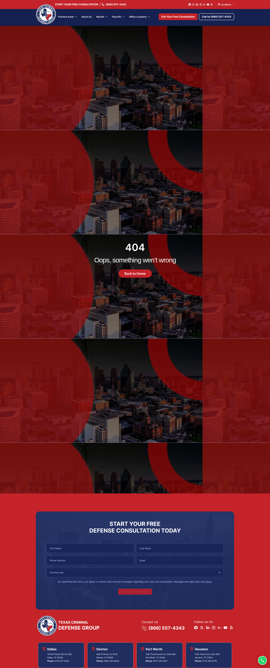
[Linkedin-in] (197, 4)
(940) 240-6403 (111, 661)
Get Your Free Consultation (135, 591)
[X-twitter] (193, 4)
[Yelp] (211, 4)
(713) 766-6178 (209, 661)
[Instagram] (200, 4)
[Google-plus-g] (204, 4)
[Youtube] (208, 4)
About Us (86, 16)
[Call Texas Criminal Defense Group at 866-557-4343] (262, 660)
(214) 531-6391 (62, 661)
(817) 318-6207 (160, 661)
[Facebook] (189, 4)
